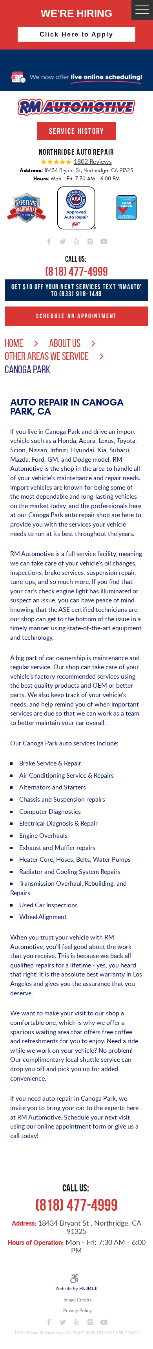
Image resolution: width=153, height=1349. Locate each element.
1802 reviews (93, 162)
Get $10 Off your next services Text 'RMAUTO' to (76, 290)
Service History (76, 131)
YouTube (104, 240)
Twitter (63, 240)
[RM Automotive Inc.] (76, 107)
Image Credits (77, 1300)
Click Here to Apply (76, 34)
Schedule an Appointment (76, 315)
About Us (64, 343)
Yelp (77, 240)
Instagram (90, 240)
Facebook (49, 240)
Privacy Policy (77, 1310)
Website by (76, 1289)
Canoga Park (27, 369)
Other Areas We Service (47, 356)
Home (14, 343)
